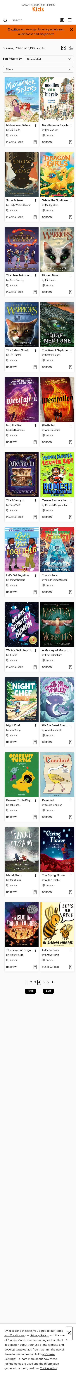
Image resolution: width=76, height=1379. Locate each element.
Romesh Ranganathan (56, 505)
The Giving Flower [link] (53, 875)
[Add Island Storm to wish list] (35, 892)
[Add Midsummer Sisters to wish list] (35, 142)
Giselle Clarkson (53, 805)
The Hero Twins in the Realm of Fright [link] (19, 275)
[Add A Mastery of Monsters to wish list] (70, 667)
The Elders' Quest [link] (17, 350)
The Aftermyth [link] (15, 500)
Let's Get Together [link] (17, 575)
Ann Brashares (17, 430)
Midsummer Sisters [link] (18, 125)
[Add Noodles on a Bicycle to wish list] (70, 142)
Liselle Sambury (53, 655)
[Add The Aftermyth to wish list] (35, 517)
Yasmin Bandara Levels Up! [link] (55, 500)
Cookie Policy (48, 1368)
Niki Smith (14, 130)
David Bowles (16, 280)
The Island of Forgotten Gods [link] (19, 950)
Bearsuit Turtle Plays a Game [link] (19, 800)
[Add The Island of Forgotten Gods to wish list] (35, 967)
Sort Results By (12, 59)
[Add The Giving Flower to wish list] (70, 892)
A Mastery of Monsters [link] (55, 650)
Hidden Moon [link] (50, 275)
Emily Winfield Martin (20, 205)
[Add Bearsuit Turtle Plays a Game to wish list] (35, 817)
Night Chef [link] (13, 725)
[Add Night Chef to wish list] (35, 742)
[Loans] (62, 20)
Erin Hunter (51, 280)
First (30, 991)
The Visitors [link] (49, 575)
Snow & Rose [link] (14, 200)
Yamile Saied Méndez (56, 580)
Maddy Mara (51, 205)
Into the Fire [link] (13, 425)
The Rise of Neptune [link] (55, 350)
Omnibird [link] (48, 800)
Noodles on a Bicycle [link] (55, 125)
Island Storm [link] (14, 875)
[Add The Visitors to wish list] (70, 592)
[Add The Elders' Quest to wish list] (35, 367)
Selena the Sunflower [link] (55, 200)
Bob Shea (14, 805)
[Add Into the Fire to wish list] (35, 442)
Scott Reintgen (52, 355)
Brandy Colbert (17, 580)
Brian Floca (15, 880)
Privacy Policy (39, 1335)
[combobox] (30, 20)
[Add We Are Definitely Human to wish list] (35, 667)
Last (48, 991)
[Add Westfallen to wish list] (70, 442)
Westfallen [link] (48, 425)
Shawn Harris (52, 954)
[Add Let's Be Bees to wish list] (70, 967)
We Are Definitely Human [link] (19, 650)
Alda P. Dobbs (52, 880)
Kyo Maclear (51, 130)
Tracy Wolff (14, 505)
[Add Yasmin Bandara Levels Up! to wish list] (70, 517)
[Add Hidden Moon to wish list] (70, 292)
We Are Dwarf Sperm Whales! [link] (55, 725)
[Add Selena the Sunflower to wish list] (70, 217)
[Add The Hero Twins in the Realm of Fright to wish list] (35, 292)
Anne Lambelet (53, 730)
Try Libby (14, 29)
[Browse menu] (69, 20)
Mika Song (14, 730)
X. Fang (13, 655)
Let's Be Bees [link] (50, 950)
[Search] (5, 20)
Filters (9, 69)
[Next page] (52, 982)
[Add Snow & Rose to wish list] (35, 217)
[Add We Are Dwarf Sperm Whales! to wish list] (70, 742)
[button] (63, 49)
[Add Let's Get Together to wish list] (35, 592)
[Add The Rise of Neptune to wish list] (70, 367)
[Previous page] (26, 982)
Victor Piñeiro (16, 954)
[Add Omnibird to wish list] (70, 817)
